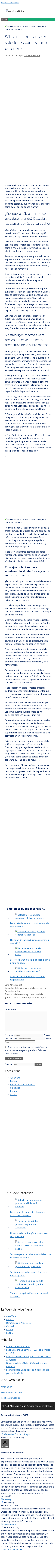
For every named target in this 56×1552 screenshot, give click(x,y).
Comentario (11, 1009)
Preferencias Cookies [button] (12, 1434)
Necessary (9, 1502)
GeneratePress (46, 1406)
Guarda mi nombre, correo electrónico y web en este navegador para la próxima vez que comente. (26, 1050)
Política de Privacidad (12, 1392)
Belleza (14, 1081)
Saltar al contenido (10, 2)
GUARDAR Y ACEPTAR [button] (11, 1549)
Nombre (9, 1035)
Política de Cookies (10, 1397)
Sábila (19, 984)
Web (48, 1038)
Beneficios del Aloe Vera (22, 1084)
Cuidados (15, 1087)
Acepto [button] (27, 1434)
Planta (13, 1091)
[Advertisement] (28, 86)
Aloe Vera (15, 1077)
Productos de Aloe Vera (18, 1346)
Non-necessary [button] (8, 1524)
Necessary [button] (6, 1499)
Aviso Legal (7, 1386)
